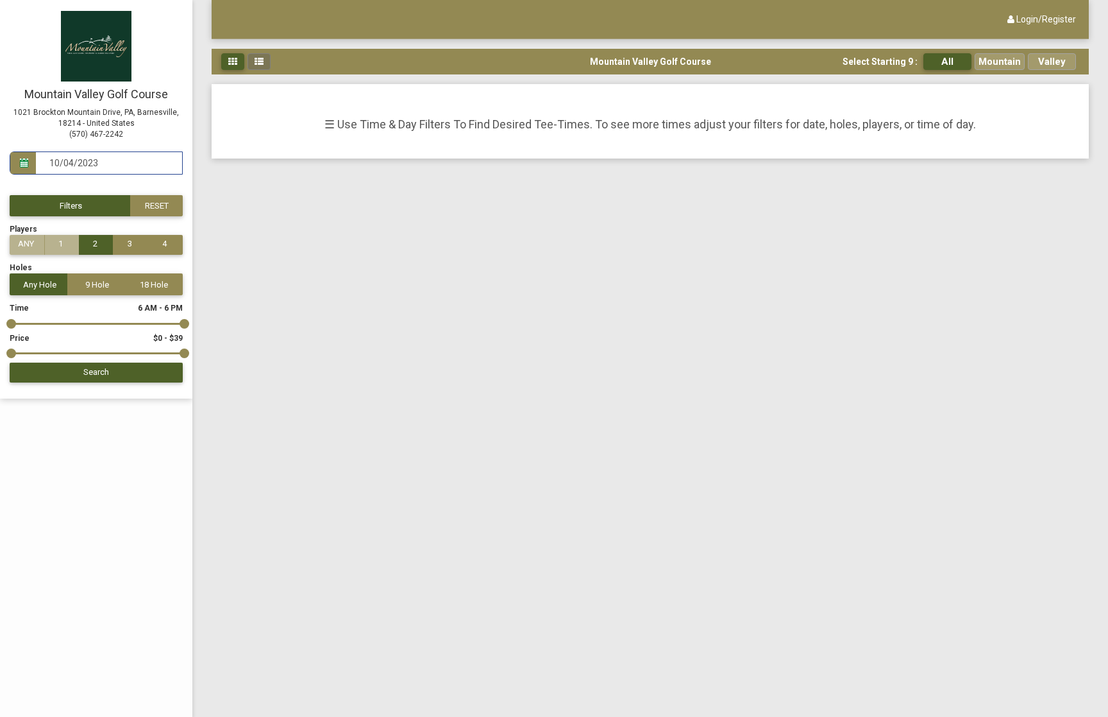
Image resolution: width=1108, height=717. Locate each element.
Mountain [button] (999, 61)
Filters (71, 206)
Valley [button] (1052, 61)
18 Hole (154, 284)
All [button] (947, 61)
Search (96, 372)
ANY (26, 243)
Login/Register (1045, 19)
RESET (157, 206)
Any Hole (39, 284)
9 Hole (97, 284)
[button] (232, 61)
